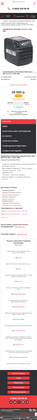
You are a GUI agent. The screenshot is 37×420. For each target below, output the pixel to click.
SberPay (29, 406)
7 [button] (17, 67)
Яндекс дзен (19, 402)
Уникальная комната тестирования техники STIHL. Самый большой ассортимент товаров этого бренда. (18, 338)
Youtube (14, 402)
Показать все (5, 217)
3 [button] (10, 67)
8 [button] (18, 67)
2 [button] (8, 67)
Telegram (27, 402)
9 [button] (20, 67)
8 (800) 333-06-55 (20, 8)
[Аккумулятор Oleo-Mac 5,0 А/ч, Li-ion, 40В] (14, 211)
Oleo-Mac (33, 79)
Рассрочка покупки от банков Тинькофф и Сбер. (18, 288)
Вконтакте (10, 402)
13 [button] (26, 67)
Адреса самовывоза (8, 199)
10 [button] (21, 67)
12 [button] (25, 67)
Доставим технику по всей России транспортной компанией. (18, 301)
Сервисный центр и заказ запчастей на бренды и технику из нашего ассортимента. (18, 351)
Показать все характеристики (18, 84)
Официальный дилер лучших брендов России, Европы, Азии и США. (18, 313)
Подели (21, 406)
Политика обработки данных (27, 414)
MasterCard (12, 406)
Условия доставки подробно (10, 194)
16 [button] (31, 67)
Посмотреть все (20, 226)
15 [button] (29, 67)
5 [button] (13, 67)
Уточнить (18, 95)
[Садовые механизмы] (18, 3)
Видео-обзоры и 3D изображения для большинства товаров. (18, 252)
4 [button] (12, 67)
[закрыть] (36, 414)
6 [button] (15, 67)
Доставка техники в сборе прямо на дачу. (18, 264)
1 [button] (7, 67)
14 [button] (28, 67)
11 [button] (23, 67)
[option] (18, 51)
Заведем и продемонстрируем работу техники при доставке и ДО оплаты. (18, 275)
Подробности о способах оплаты (12, 205)
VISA (6, 406)
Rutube (23, 402)
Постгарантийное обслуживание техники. (18, 363)
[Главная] (1, 21)
